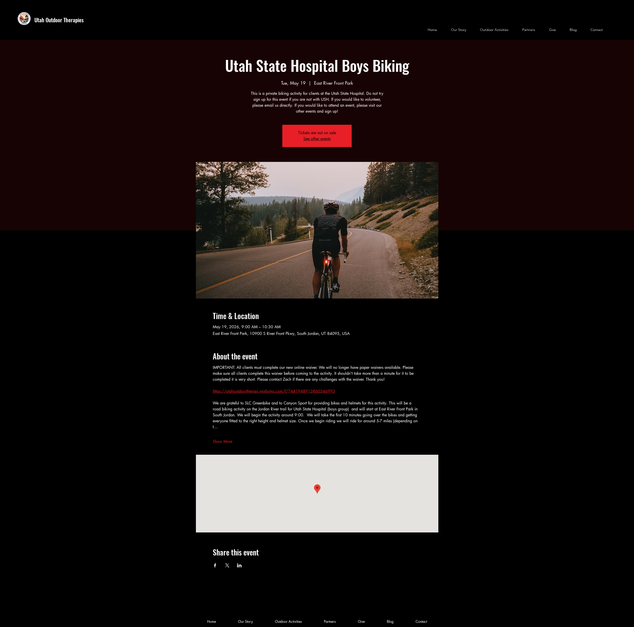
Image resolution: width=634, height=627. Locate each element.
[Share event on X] (227, 565)
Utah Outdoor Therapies (59, 20)
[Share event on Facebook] (215, 565)
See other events (317, 138)
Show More (222, 441)
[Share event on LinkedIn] (239, 565)
